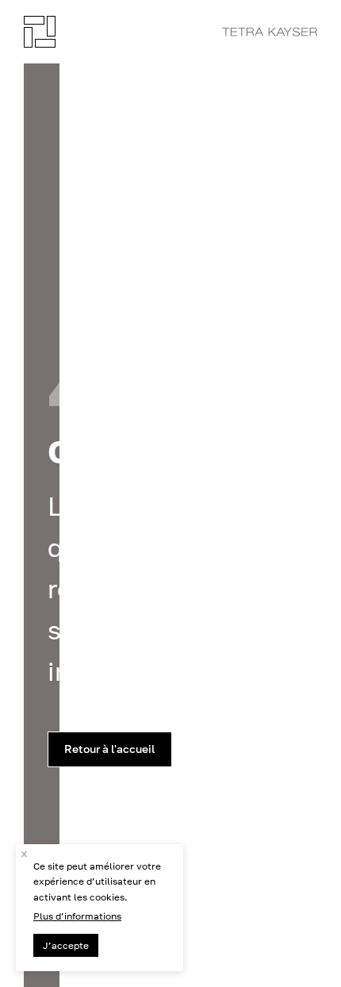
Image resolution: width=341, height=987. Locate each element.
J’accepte (66, 945)
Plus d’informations (77, 916)
